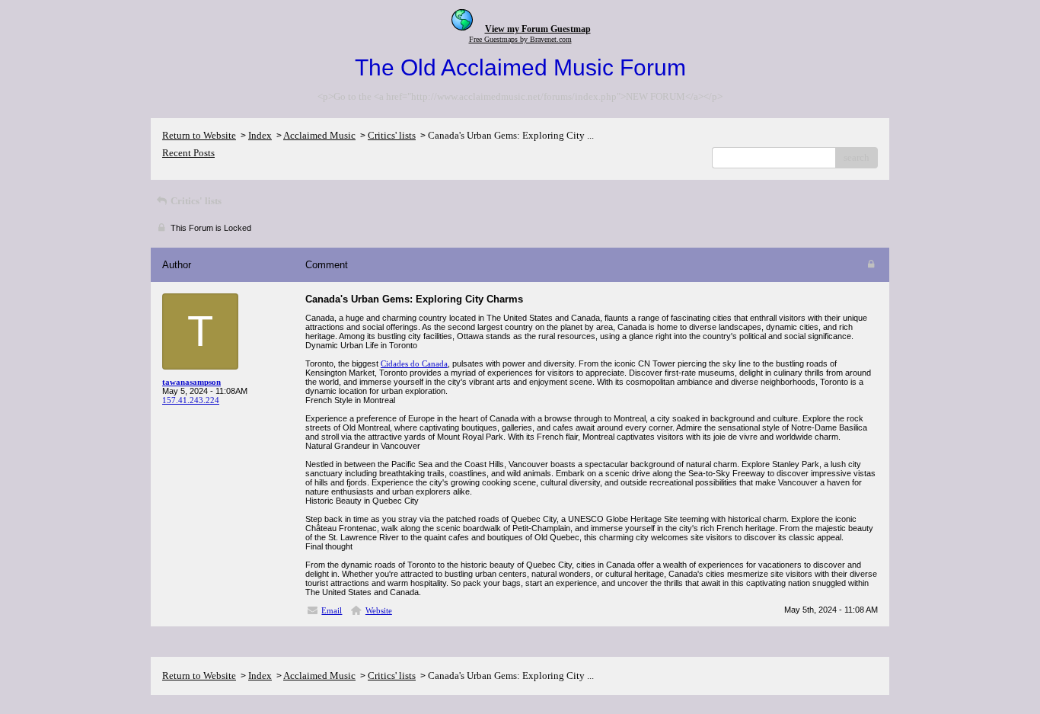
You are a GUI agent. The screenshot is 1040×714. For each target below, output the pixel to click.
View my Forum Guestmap (538, 29)
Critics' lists (392, 135)
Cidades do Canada (414, 363)
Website (378, 610)
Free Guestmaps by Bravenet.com (520, 39)
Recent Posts (188, 152)
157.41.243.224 (190, 400)
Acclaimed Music (319, 135)
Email (331, 610)
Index (260, 135)
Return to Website (199, 135)
